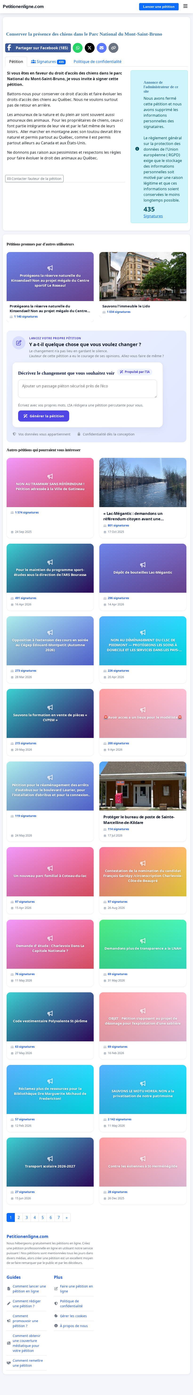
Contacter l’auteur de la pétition (36, 178)
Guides (14, 1277)
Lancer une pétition (159, 6)
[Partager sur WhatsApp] (78, 48)
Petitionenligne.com (23, 6)
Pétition (16, 61)
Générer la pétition (47, 416)
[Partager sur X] (90, 48)
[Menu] (185, 6)
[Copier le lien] (113, 48)
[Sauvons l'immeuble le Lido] (142, 284)
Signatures (50, 61)
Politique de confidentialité (97, 61)
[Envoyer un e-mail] (102, 48)
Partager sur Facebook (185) (42, 47)
